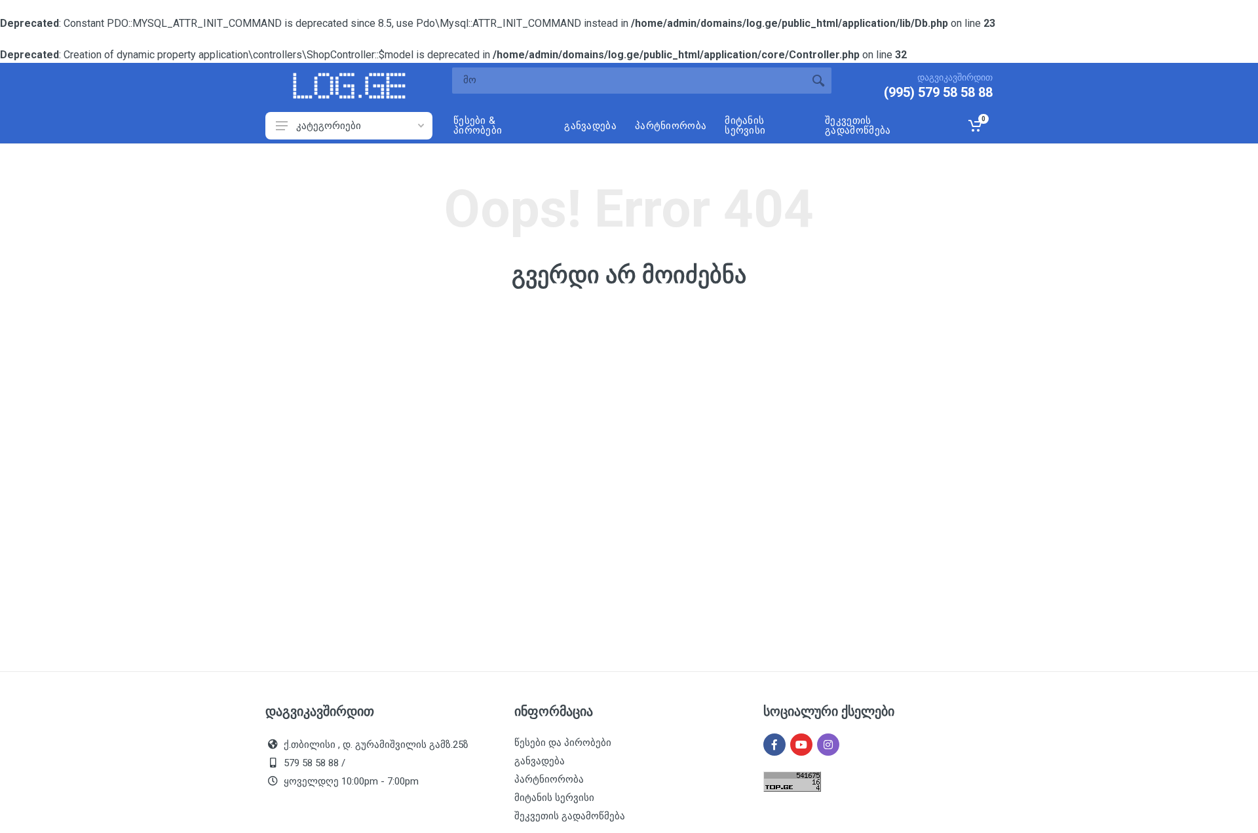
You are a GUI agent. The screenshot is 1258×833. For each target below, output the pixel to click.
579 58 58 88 (311, 763)
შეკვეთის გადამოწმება (569, 816)
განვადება (539, 761)
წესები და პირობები (562, 743)
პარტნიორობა (549, 779)
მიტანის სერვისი (554, 798)
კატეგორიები (328, 126)
